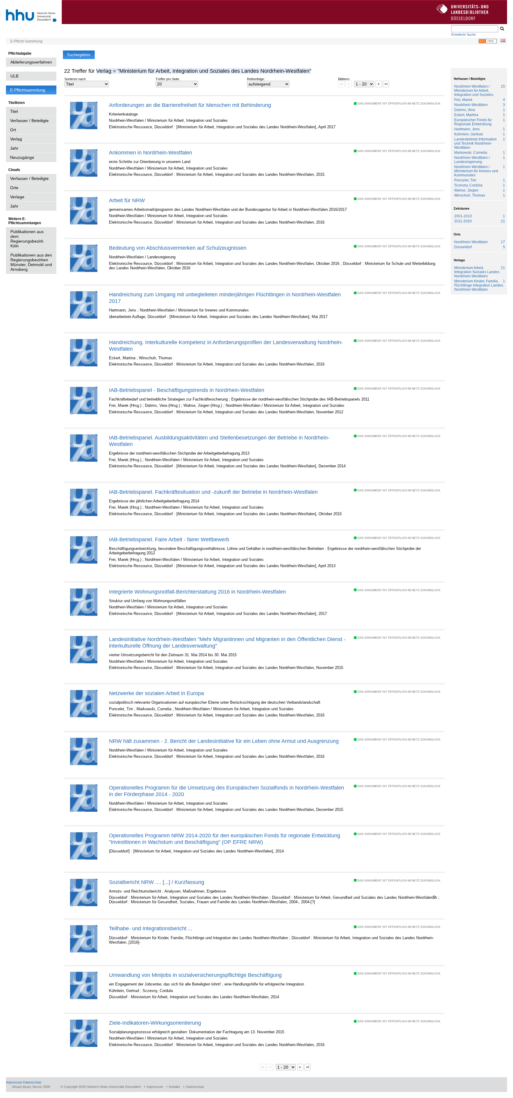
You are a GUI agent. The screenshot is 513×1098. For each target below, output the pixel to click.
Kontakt (174, 1086)
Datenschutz (32, 1082)
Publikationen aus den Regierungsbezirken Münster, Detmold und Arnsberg (31, 262)
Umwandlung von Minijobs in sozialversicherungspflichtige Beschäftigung (195, 975)
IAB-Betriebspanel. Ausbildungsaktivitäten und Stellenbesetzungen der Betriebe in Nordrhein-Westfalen (219, 440)
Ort (13, 129)
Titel (14, 111)
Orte (14, 187)
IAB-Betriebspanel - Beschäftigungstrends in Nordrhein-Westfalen (186, 390)
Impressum (14, 1082)
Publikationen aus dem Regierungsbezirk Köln (27, 238)
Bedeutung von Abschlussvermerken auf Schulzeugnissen (177, 248)
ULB (14, 76)
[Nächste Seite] (379, 84)
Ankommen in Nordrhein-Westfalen (150, 152)
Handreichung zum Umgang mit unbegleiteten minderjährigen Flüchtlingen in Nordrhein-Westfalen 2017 (225, 297)
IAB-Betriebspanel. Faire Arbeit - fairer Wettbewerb (169, 539)
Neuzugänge (22, 157)
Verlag (16, 139)
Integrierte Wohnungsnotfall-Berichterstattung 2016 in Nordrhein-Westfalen (197, 591)
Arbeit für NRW (127, 200)
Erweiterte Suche (463, 34)
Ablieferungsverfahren (31, 62)
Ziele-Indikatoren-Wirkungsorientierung (155, 1023)
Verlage (17, 196)
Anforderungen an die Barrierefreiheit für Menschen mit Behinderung (190, 105)
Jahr (14, 148)
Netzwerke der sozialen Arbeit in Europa (156, 693)
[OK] (501, 28)
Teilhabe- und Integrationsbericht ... (150, 928)
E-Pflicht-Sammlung (26, 41)
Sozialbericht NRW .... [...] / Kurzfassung (156, 882)
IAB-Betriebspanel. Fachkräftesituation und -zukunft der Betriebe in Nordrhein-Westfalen (213, 492)
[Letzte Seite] (386, 84)
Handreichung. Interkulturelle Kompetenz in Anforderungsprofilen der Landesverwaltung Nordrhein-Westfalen (226, 345)
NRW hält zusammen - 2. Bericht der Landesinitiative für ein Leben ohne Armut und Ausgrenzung (224, 741)
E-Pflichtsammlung (27, 90)
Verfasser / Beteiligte (29, 120)
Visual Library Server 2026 (31, 1086)
